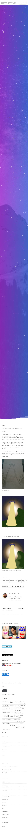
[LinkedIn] (18, 586)
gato (12, 708)
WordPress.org (4, 749)
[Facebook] (10, 586)
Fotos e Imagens (5, 793)
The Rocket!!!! (21, 608)
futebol (17, 706)
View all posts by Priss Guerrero (15, 599)
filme (10, 706)
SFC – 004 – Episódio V (6, 769)
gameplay (22, 707)
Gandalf (8, 709)
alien (4, 580)
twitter (17, 725)
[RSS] (20, 586)
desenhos (12, 705)
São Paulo (17, 723)
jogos (15, 712)
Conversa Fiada (4, 787)
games (3, 708)
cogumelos (22, 703)
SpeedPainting (4, 814)
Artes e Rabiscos (19, 428)
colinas (7, 580)
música (4, 716)
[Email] (23, 586)
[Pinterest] (15, 586)
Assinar (4, 690)
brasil (16, 702)
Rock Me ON (8, 2)
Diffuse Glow (19, 581)
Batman (11, 702)
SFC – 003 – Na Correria (6, 772)
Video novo (20, 727)
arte (6, 701)
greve (19, 708)
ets (26, 580)
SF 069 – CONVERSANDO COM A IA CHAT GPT (11, 766)
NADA (3, 802)
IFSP (20, 710)
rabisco (20, 717)
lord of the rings (17, 713)
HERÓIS (22, 708)
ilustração (4, 712)
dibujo (16, 580)
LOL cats (19, 712)
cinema (23, 701)
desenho (12, 580)
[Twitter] (12, 586)
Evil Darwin (4, 790)
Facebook (22, 705)
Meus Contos (4, 799)
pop (2, 808)
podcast (21, 715)
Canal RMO (4, 784)
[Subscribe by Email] (5, 675)
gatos (16, 708)
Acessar (3, 740)
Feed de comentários (6, 746)
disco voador (23, 581)
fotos (14, 707)
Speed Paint (5, 723)
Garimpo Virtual (5, 796)
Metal (22, 713)
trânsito (22, 723)
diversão (17, 705)
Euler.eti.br (4, 732)
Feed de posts (4, 743)
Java (12, 712)
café (20, 701)
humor (16, 710)
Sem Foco (17, 719)
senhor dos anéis (19, 721)
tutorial (12, 725)
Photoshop (13, 716)
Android (3, 701)
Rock (3, 719)
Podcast (3, 805)
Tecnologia (4, 817)
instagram (8, 712)
